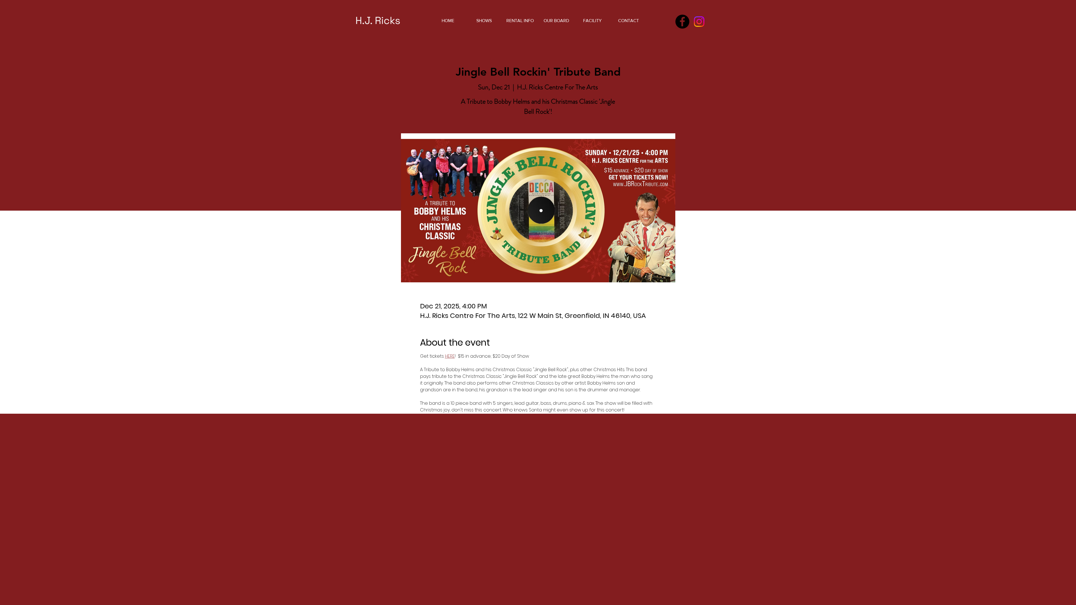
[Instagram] (699, 22)
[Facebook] (682, 22)
